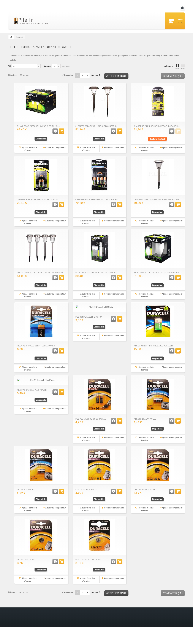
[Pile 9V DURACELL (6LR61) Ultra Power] (41, 321)
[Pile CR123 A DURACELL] (158, 394)
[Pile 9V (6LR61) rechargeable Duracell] (158, 321)
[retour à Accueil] (11, 37)
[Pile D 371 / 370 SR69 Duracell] (99, 535)
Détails (13, 59)
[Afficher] (55, 131)
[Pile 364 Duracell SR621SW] (99, 307)
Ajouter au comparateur (55, 147)
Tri (9, 66)
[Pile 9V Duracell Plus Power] (41, 380)
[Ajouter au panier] (61, 131)
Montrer (47, 66)
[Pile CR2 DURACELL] (41, 465)
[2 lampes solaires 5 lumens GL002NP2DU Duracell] (99, 101)
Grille (177, 68)
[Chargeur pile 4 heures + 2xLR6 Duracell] (41, 175)
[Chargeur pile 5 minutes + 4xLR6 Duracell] (99, 175)
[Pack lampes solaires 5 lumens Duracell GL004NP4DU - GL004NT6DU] (99, 248)
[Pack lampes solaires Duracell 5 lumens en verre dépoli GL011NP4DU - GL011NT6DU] (158, 248)
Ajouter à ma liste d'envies (29, 148)
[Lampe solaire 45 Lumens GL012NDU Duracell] (158, 175)
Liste (183, 68)
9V (145, 55)
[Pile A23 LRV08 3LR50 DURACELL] (99, 394)
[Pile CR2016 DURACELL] (99, 465)
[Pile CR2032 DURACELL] (41, 535)
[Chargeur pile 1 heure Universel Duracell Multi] (158, 101)
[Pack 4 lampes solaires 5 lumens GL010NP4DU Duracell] (41, 248)
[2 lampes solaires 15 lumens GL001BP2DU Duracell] (41, 101)
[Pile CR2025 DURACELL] (158, 465)
